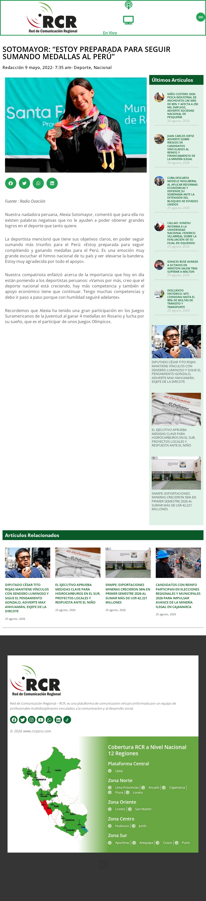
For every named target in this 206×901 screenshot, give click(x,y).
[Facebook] (14, 719)
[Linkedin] (58, 719)
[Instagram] (31, 719)
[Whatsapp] (49, 719)
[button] (10, 183)
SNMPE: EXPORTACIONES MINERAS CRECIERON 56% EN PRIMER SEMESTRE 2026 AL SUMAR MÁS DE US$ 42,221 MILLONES (174, 501)
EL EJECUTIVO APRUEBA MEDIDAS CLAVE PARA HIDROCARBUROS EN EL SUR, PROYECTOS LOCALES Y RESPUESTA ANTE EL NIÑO (173, 437)
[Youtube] (40, 719)
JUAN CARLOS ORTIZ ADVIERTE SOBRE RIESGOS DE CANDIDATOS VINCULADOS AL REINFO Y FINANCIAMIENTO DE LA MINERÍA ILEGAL (181, 147)
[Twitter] (22, 719)
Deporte (82, 67)
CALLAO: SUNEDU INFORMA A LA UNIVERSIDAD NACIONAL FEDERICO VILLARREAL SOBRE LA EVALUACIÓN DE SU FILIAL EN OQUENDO (181, 233)
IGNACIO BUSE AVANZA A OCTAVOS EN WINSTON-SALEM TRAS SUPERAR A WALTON (182, 266)
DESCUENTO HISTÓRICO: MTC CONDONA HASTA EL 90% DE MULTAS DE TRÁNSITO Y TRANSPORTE (181, 298)
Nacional (103, 67)
